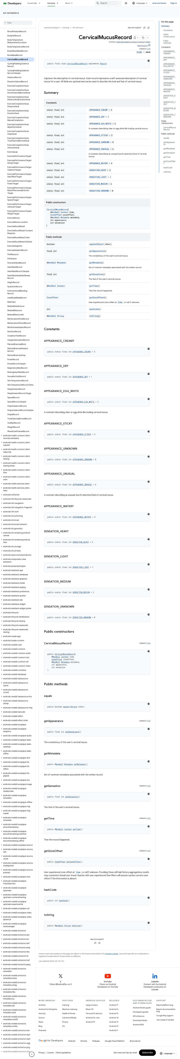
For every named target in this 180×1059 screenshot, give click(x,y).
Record (103, 63)
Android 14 (113, 1017)
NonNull (56, 212)
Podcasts (42, 1030)
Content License (111, 954)
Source (42, 1017)
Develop (51, 3)
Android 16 (113, 1009)
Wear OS (89, 1009)
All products (135, 1041)
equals (92, 244)
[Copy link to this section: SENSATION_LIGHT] (70, 556)
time (120, 302)
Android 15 (113, 1013)
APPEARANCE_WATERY (98, 163)
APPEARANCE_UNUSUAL (99, 149)
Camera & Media (69, 1017)
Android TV (90, 1022)
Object (100, 244)
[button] (17, 436)
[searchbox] (17, 23)
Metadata (65, 217)
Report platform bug (164, 1005)
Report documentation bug (165, 1010)
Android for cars (92, 1017)
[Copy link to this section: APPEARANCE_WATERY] (76, 506)
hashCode (94, 309)
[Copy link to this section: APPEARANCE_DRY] (71, 366)
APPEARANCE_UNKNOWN (99, 142)
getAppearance (96, 251)
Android (42, 1005)
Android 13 (113, 1022)
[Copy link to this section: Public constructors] (76, 631)
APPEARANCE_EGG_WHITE (100, 123)
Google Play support (164, 1015)
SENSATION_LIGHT (98, 177)
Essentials (32, 3)
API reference (11, 13)
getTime (93, 286)
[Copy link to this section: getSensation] (63, 786)
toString (93, 316)
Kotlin (139, 52)
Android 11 (113, 1030)
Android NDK (138, 1024)
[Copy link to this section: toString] (56, 915)
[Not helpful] (148, 28)
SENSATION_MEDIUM (98, 184)
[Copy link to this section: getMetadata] (62, 753)
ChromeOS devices (94, 1013)
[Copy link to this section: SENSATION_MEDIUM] (73, 581)
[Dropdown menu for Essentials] (40, 3)
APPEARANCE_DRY (96, 117)
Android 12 (113, 1026)
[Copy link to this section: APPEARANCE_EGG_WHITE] (81, 391)
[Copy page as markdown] (143, 38)
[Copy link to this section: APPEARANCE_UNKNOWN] (79, 449)
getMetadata (95, 262)
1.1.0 (148, 49)
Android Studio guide (142, 1007)
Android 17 (113, 1005)
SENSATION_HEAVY (97, 170)
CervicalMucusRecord (77, 63)
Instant (64, 212)
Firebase (96, 1041)
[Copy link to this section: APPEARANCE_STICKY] (74, 423)
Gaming (65, 1005)
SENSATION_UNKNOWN (99, 191)
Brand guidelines (63, 1053)
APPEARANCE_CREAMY (98, 110)
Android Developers (51, 28)
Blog (40, 1026)
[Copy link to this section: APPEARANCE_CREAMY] (76, 341)
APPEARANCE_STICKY (98, 135)
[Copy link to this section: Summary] (61, 93)
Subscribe (147, 1052)
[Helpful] (144, 28)
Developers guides (140, 1012)
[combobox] (108, 3)
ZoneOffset (56, 215)
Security (42, 1013)
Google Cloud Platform (115, 1041)
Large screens (92, 1005)
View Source (142, 46)
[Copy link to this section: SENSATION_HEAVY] (71, 531)
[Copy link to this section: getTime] (57, 818)
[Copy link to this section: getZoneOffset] (65, 851)
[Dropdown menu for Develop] (58, 3)
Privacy (65, 1022)
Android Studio (159, 3)
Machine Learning (69, 1009)
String (60, 316)
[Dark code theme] (148, 60)
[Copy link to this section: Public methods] (70, 684)
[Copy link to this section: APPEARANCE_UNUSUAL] (77, 474)
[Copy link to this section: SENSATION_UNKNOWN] (76, 606)
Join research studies (165, 1020)
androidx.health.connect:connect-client (133, 42)
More (67, 3)
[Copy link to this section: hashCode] (59, 890)
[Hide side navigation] (31, 1054)
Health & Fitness (68, 1013)
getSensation (96, 274)
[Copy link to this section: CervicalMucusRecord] (74, 643)
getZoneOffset (96, 297)
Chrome (83, 1041)
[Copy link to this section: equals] (54, 696)
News (41, 1022)
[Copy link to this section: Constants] (62, 329)
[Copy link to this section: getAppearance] (66, 721)
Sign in (174, 3)
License (50, 1053)
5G (63, 1026)
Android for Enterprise (48, 1009)
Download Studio (140, 1020)
